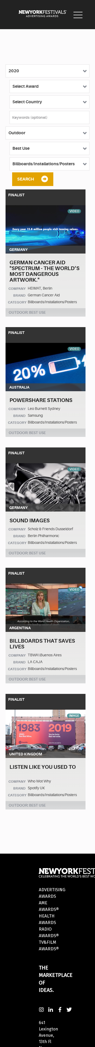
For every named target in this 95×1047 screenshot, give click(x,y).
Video (74, 211)
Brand (19, 295)
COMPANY (17, 289)
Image (74, 716)
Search (25, 179)
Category (17, 302)
